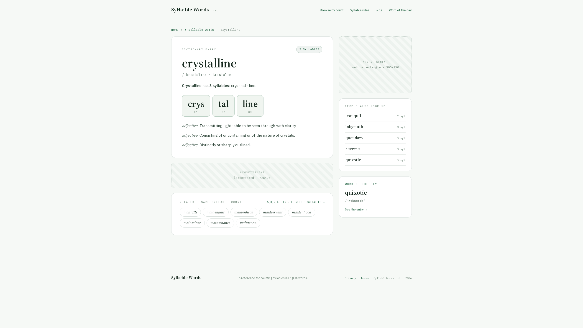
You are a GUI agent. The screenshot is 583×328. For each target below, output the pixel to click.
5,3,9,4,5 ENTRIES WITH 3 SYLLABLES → (296, 202)
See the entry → (356, 209)
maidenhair (216, 212)
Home (175, 29)
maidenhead (243, 212)
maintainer (192, 222)
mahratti (190, 212)
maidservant (272, 212)
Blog (379, 10)
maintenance (220, 222)
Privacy (350, 278)
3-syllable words (199, 29)
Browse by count (332, 10)
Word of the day (400, 10)
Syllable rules (359, 10)
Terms (365, 278)
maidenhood (301, 212)
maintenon (248, 222)
